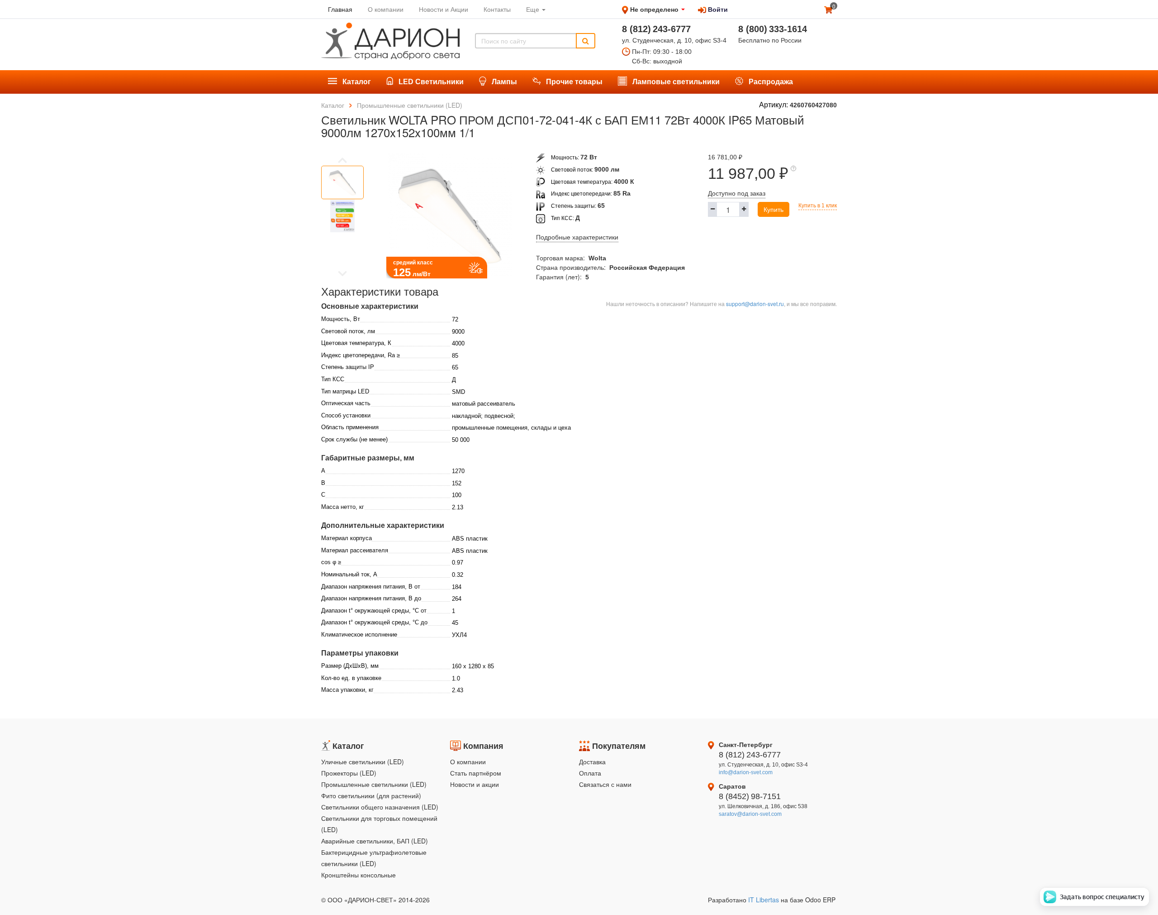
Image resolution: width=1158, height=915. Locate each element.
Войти (717, 9)
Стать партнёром (475, 772)
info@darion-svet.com (746, 772)
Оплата (590, 772)
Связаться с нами (605, 784)
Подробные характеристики (577, 237)
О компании (468, 761)
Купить (773, 209)
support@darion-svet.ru (755, 303)
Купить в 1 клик (817, 205)
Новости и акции (474, 784)
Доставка (592, 761)
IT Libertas (764, 899)
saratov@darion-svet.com (750, 814)
